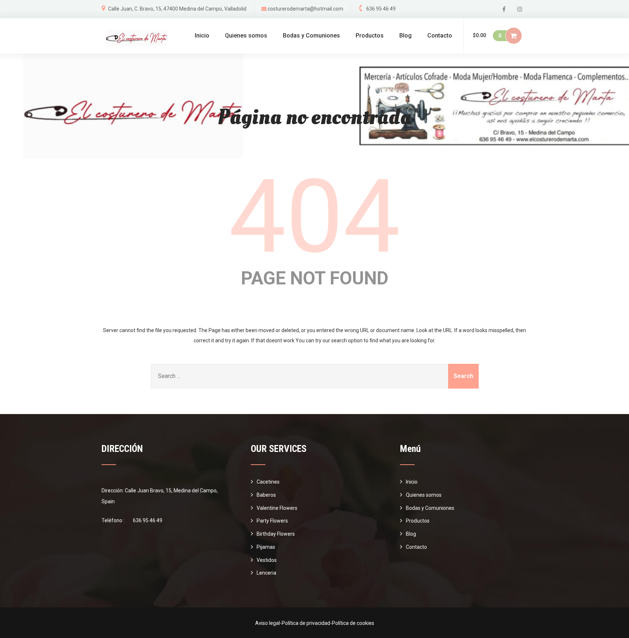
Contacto (439, 35)
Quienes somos (246, 35)
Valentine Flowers (277, 508)
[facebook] (504, 9)
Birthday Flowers (276, 534)
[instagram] (519, 9)
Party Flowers (272, 521)
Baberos (266, 495)
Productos (370, 35)
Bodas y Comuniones (311, 35)
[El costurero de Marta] (136, 37)
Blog (405, 35)
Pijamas (266, 547)
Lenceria (266, 573)
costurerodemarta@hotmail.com (305, 9)
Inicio (202, 35)
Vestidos (267, 560)
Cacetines (268, 482)
